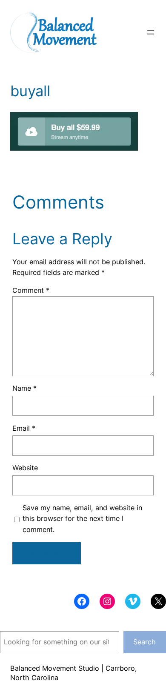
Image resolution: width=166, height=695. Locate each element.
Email (23, 428)
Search (144, 642)
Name (24, 388)
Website (25, 467)
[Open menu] (151, 32)
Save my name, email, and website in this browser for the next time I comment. (82, 518)
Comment (30, 290)
